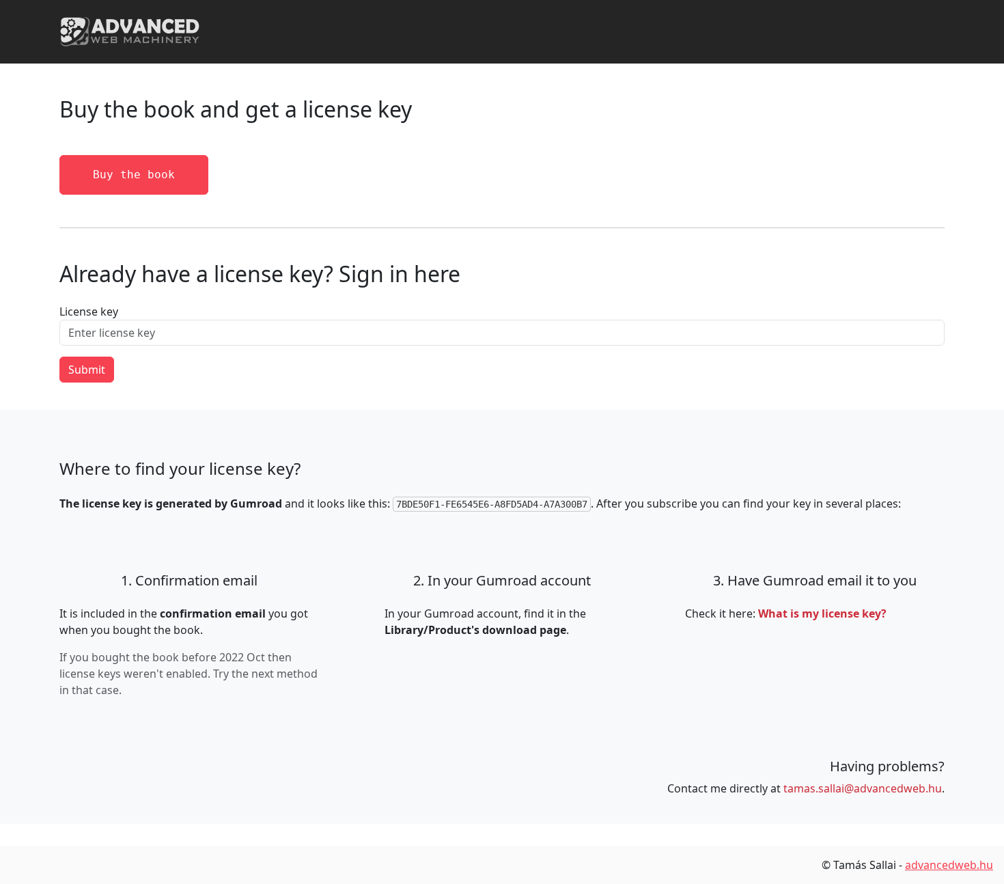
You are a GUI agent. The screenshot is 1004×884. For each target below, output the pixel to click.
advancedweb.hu (949, 864)
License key (88, 311)
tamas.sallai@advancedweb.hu (862, 788)
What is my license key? (822, 613)
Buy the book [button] (134, 174)
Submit (86, 369)
